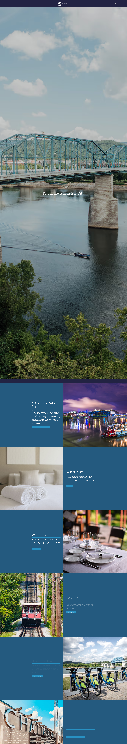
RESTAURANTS (36, 548)
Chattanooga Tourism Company (41, 427)
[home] (63, 3)
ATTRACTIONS (71, 612)
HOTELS (69, 485)
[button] (122, 3)
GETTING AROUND (37, 676)
